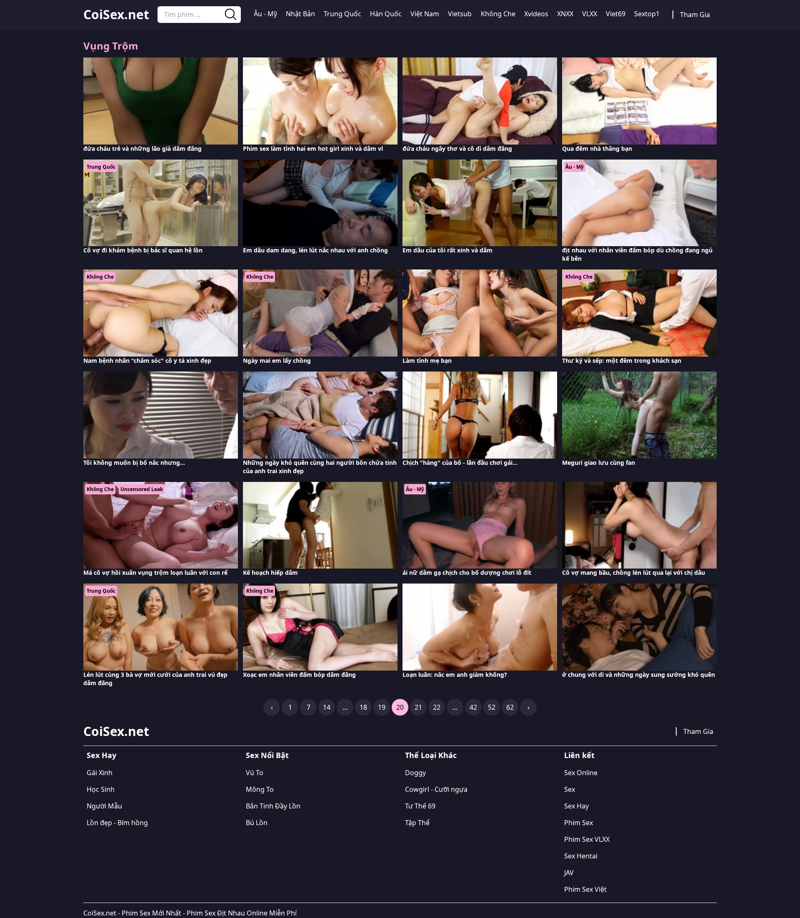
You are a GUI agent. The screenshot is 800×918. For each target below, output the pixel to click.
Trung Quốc (342, 13)
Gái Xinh (99, 772)
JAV (569, 872)
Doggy (415, 772)
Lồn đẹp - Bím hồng (117, 822)
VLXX (589, 13)
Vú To (254, 772)
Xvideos (536, 13)
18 (363, 707)
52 (491, 707)
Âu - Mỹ (265, 13)
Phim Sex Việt (585, 889)
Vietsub (460, 13)
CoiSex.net (116, 14)
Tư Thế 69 (420, 806)
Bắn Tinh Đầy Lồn (273, 806)
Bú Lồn (257, 822)
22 (436, 707)
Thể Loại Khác (431, 755)
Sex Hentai (581, 856)
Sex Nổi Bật (267, 755)
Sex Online (581, 772)
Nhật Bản (300, 13)
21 (418, 707)
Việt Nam (424, 13)
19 (381, 707)
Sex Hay (101, 755)
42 (473, 707)
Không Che (498, 13)
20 (400, 707)
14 (326, 707)
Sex (569, 789)
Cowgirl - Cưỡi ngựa (436, 789)
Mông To (260, 789)
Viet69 (615, 13)
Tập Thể (417, 822)
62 (510, 707)
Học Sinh (101, 789)
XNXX (565, 13)
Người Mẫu (104, 806)
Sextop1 (647, 13)
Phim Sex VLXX (587, 839)
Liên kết (579, 755)
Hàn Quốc (386, 13)
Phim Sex (578, 822)
